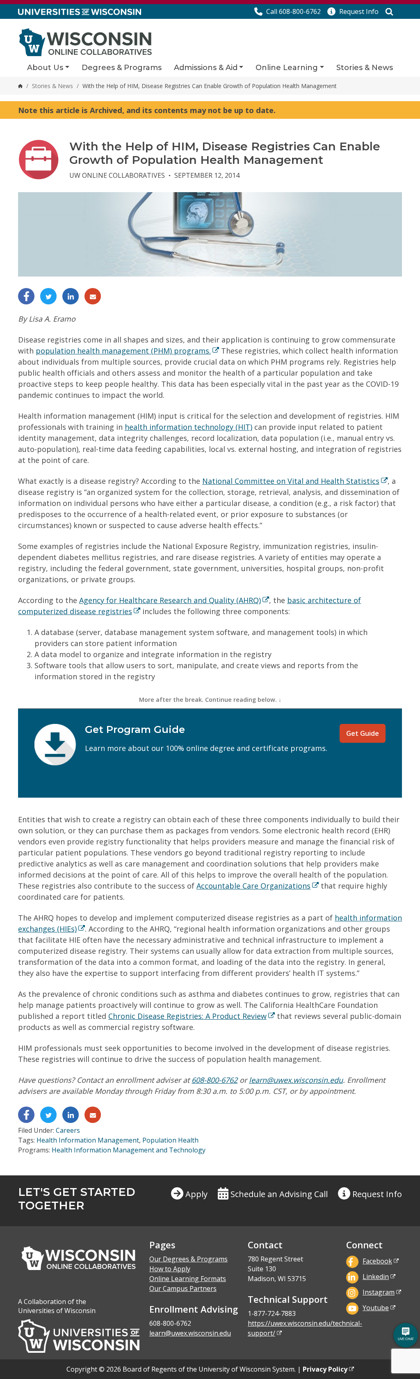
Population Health (170, 1140)
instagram (379, 1292)
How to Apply (169, 1268)
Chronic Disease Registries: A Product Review (187, 1016)
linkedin (376, 1276)
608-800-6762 (214, 1080)
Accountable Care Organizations (253, 886)
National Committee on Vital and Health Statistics (290, 481)
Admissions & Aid (205, 67)
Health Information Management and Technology (128, 1149)
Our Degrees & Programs (188, 1258)
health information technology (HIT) (188, 427)
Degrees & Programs (122, 67)
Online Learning (287, 67)
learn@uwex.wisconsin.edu (296, 1080)
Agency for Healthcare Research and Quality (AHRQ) (170, 600)
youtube (376, 1307)
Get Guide (362, 733)
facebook (377, 1261)
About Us (45, 67)
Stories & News (364, 67)
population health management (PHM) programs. (123, 351)
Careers (68, 1130)
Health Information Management (88, 1140)
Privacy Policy (325, 1369)
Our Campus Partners (183, 1288)
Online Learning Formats (187, 1278)
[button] (353, 11)
